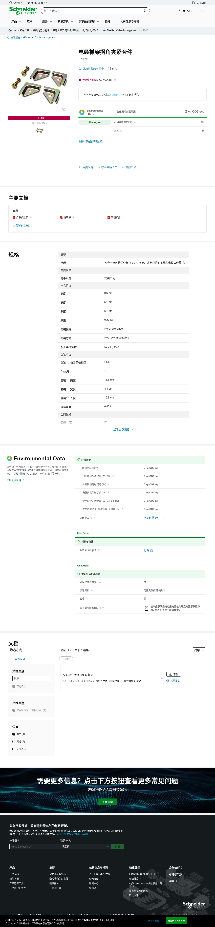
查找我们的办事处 (58, 878)
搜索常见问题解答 (138, 890)
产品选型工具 (16, 883)
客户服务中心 (115, 94)
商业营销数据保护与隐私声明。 (73, 834)
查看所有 (33, 37)
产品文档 (14, 874)
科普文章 (134, 895)
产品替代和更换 (17, 888)
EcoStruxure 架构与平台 (142, 874)
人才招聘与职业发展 (99, 874)
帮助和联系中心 (57, 874)
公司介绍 (94, 878)
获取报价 (54, 883)
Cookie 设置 (152, 920)
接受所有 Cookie (176, 920)
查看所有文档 (21, 225)
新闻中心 (94, 883)
